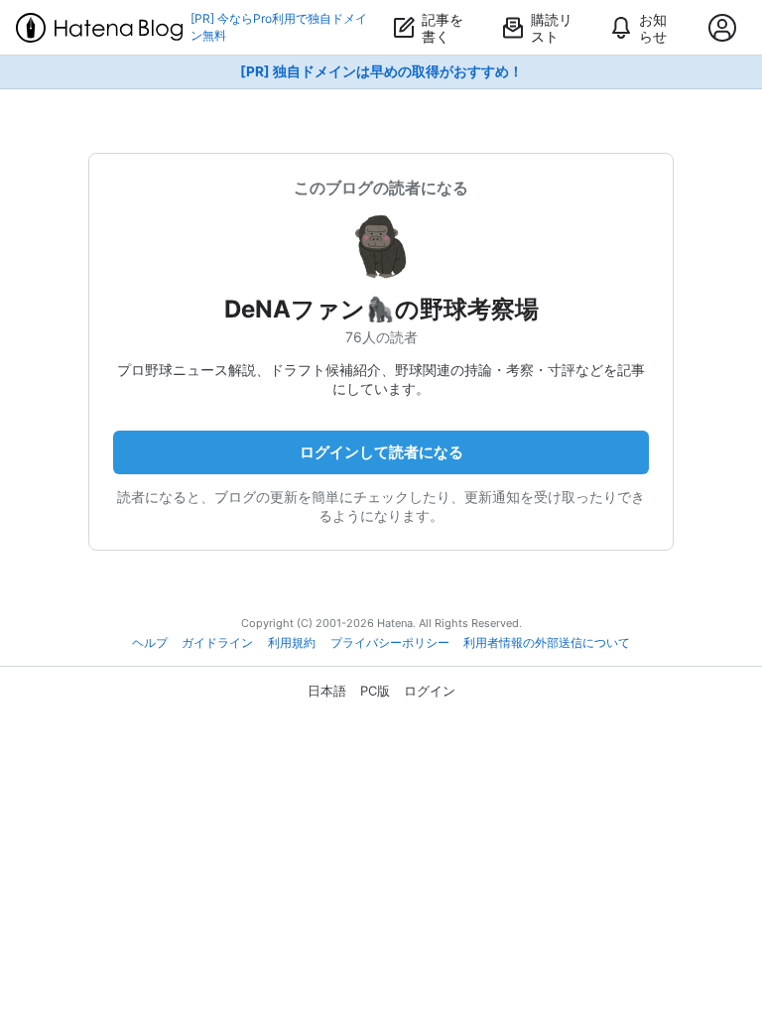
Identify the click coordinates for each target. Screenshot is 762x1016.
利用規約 (292, 643)
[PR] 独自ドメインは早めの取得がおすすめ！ (381, 71)
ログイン (429, 690)
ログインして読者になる (381, 452)
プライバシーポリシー (389, 643)
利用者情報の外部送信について (546, 643)
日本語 (327, 690)
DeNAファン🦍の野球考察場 (381, 309)
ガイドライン (217, 643)
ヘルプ (150, 643)
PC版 (375, 690)
